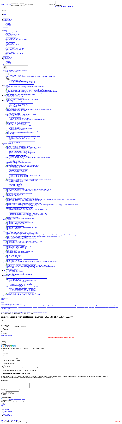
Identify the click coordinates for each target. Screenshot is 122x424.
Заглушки (8, 33)
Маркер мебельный (5, 312)
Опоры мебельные (10, 42)
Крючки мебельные (11, 37)
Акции (5, 16)
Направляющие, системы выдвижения (15, 40)
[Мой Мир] (5, 346)
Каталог (5, 14)
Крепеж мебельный (11, 35)
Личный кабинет (7, 411)
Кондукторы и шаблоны (12, 50)
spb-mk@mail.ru (59, 7)
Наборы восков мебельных (25, 312)
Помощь (3, 405)
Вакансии (8, 25)
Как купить (6, 18)
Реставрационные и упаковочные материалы (17, 45)
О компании (6, 21)
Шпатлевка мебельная (41, 312)
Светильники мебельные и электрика (15, 48)
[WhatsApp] (11, 346)
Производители (7, 20)
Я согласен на (13, 399)
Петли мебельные (10, 43)
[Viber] (9, 346)
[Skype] (13, 346)
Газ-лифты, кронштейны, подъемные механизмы (18, 31)
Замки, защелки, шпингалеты (13, 34)
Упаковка (34, 312)
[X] (7, 346)
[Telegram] (15, 346)
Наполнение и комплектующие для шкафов (16, 39)
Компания (3, 404)
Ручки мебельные (10, 47)
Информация (4, 406)
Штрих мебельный (14, 312)
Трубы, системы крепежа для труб (14, 49)
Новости (8, 23)
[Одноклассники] (3, 346)
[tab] (62, 350)
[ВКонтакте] (1, 346)
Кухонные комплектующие (12, 38)
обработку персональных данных (17, 399)
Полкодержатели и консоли (12, 44)
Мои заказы (6, 413)
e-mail (72, 337)
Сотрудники (9, 24)
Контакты (5, 27)
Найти (5, 67)
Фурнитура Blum (10, 52)
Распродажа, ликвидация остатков (14, 53)
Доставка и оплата (7, 19)
